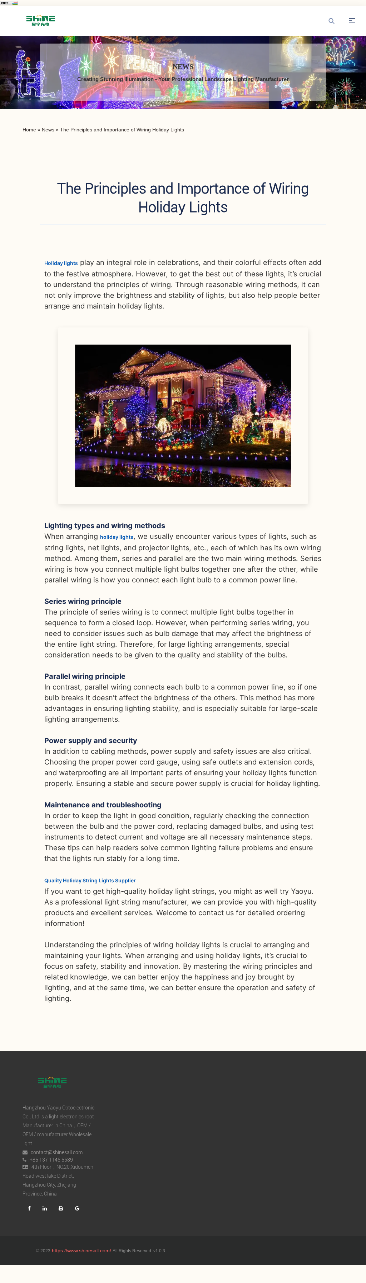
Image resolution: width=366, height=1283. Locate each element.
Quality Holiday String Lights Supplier (90, 880)
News (48, 129)
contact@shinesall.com (57, 1152)
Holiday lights (61, 263)
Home (29, 129)
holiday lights (116, 537)
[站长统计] (9, 3)
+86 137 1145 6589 (51, 1160)
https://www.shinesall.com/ (81, 1250)
